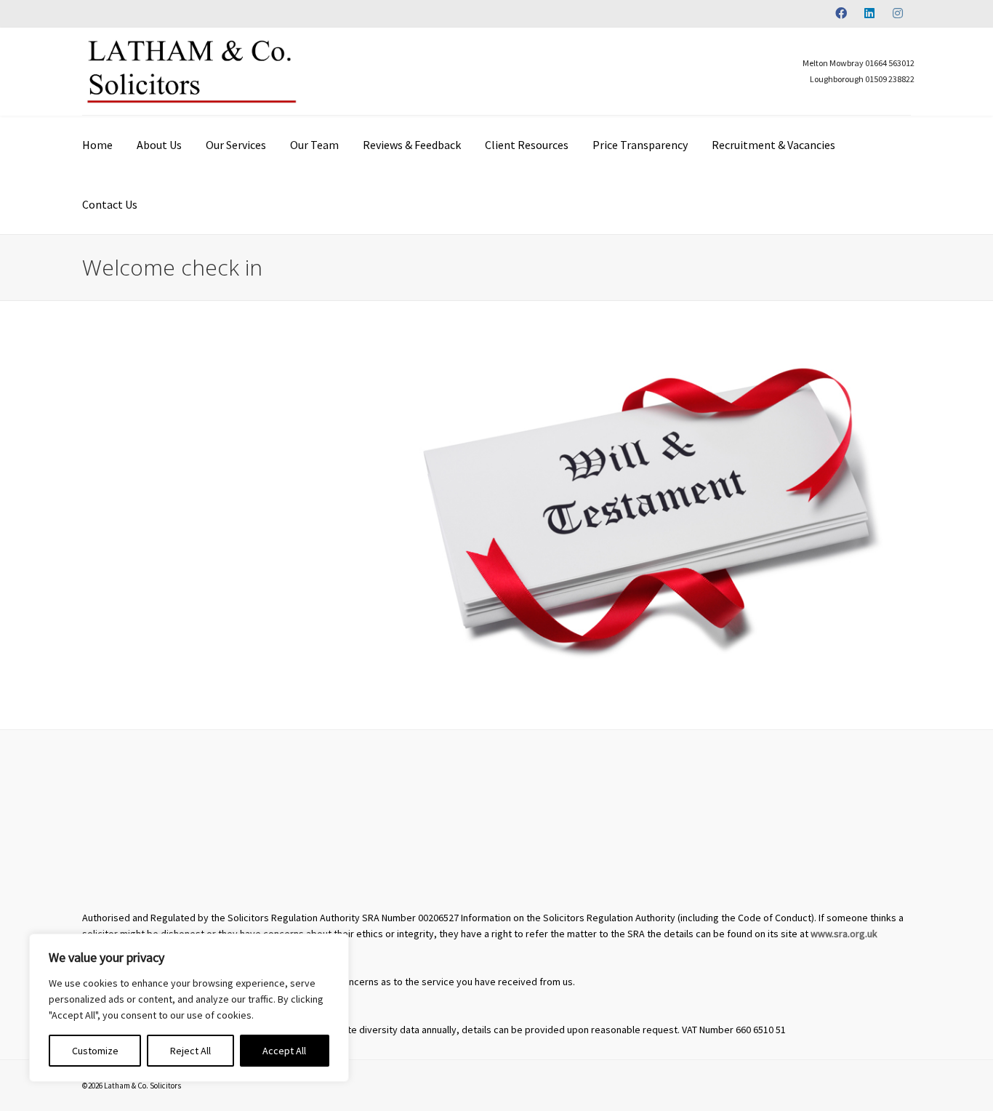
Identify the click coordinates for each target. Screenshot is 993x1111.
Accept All (284, 1050)
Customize (95, 1050)
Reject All (190, 1050)
